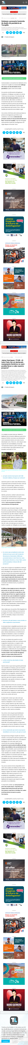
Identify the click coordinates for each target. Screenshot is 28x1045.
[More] (23, 32)
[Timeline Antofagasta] (2, 37)
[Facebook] (7, 32)
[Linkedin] (17, 32)
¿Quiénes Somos (13, 1038)
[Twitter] (10, 32)
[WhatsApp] (14, 32)
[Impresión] (20, 132)
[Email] (20, 32)
